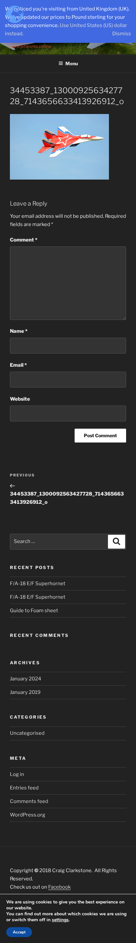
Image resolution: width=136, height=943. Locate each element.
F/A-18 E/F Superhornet (37, 583)
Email (18, 365)
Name (18, 331)
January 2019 (25, 692)
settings (60, 920)
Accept (19, 932)
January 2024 (25, 679)
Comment (23, 240)
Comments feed (29, 801)
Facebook (59, 887)
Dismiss (121, 34)
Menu (71, 63)
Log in (17, 774)
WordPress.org (27, 815)
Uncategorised (27, 733)
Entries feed (24, 788)
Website (20, 399)
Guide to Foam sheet (34, 611)
